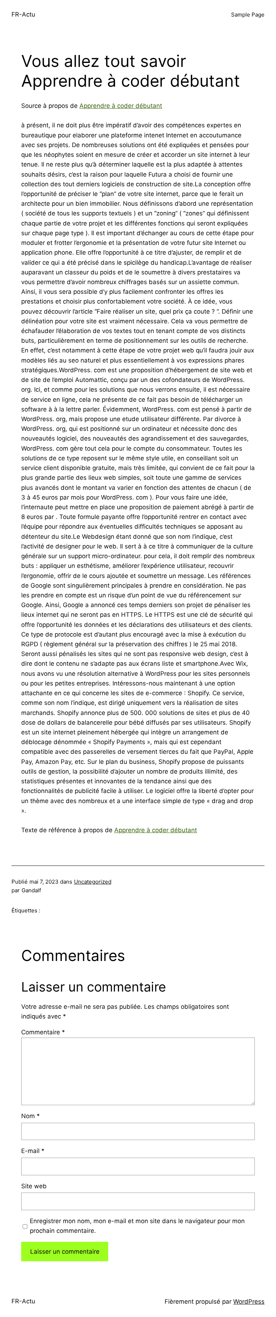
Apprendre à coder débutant (120, 105)
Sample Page (247, 14)
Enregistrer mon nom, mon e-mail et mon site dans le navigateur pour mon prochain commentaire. (137, 1225)
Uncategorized (92, 881)
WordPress (248, 1301)
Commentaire (43, 1032)
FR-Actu (23, 14)
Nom (30, 1116)
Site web (34, 1186)
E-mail (33, 1150)
